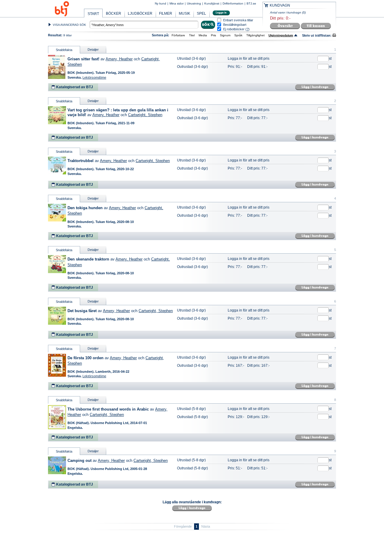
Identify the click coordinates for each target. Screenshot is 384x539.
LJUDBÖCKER (140, 13)
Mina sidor (177, 3)
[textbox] (144, 25)
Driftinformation (233, 3)
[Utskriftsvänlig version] (334, 35)
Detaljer (93, 49)
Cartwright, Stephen (145, 115)
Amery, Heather (119, 59)
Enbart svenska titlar (238, 20)
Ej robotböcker (233, 29)
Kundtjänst (211, 3)
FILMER (165, 13)
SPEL (201, 13)
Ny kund (160, 3)
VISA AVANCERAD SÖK (69, 24)
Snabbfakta (64, 50)
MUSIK (184, 13)
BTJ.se (251, 3)
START (93, 14)
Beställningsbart (234, 24)
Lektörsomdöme (94, 77)
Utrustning (194, 3)
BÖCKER (113, 13)
